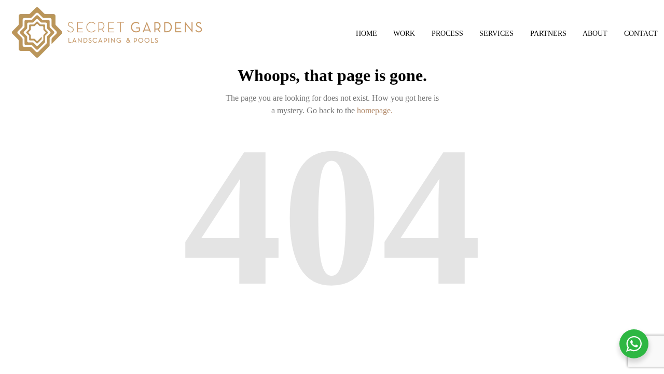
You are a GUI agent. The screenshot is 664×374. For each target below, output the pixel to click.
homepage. (375, 110)
